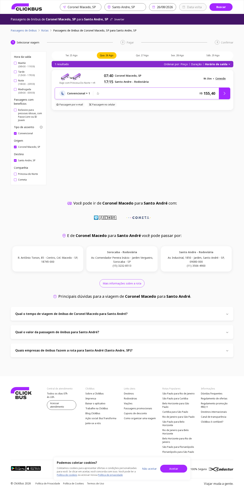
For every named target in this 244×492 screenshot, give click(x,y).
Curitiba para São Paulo (175, 411)
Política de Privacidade (47, 483)
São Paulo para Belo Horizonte (173, 423)
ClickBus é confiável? (212, 421)
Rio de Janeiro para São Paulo (178, 416)
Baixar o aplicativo (95, 403)
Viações (128, 403)
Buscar (221, 7)
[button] (220, 78)
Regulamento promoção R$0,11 (214, 405)
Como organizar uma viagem (140, 418)
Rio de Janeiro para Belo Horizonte (175, 432)
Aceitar (173, 468)
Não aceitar (149, 468)
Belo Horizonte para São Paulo (175, 405)
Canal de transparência (213, 416)
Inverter (119, 19)
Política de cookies (67, 475)
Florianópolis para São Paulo (178, 451)
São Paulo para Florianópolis (178, 447)
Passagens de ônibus (24, 30)
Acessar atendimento (57, 405)
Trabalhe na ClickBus (96, 408)
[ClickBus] (26, 7)
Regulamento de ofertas (214, 398)
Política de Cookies (73, 483)
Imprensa (90, 398)
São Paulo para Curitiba (175, 398)
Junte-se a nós (93, 423)
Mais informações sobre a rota (122, 283)
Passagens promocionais (138, 408)
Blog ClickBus (92, 413)
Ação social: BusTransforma (100, 418)
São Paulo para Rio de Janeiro (178, 393)
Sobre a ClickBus (94, 393)
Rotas (45, 30)
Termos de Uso (95, 483)
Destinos (129, 393)
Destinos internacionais (214, 411)
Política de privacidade (110, 475)
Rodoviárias (130, 398)
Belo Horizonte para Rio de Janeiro (177, 440)
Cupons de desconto (135, 413)
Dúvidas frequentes (211, 393)
